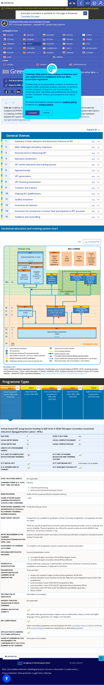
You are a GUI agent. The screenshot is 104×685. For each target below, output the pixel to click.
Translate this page (30, 16)
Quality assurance (19, 199)
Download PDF (93, 242)
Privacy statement (9, 673)
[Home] (7, 3)
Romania (50, 53)
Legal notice (38, 673)
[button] (6, 91)
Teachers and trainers (21, 187)
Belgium (30, 35)
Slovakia (69, 53)
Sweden (60, 57)
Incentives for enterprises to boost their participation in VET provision (45, 211)
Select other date (87, 72)
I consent (32, 112)
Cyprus (89, 35)
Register (101, 3)
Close (85, 13)
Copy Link (93, 142)
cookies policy (70, 102)
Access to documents (55, 669)
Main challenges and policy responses (28, 147)
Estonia (50, 39)
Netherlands (91, 48)
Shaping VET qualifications (23, 193)
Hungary (50, 44)
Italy (88, 44)
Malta (68, 48)
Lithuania (31, 48)
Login (94, 3)
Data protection (24, 673)
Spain (9, 57)
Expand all (92, 129)
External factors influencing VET (26, 152)
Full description (16, 80)
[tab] (10, 402)
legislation (79, 628)
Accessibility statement (17, 669)
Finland (69, 39)
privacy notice (46, 104)
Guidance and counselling (22, 216)
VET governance (18, 176)
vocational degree (37, 628)
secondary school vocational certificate (87, 625)
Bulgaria (50, 35)
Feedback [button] (101, 658)
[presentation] (10, 402)
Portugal (31, 53)
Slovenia (89, 53)
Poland (10, 53)
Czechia (10, 39)
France (89, 39)
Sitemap (47, 673)
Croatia (69, 35)
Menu (87, 3)
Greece (29, 44)
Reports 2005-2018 (17, 85)
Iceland (10, 65)
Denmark (30, 39)
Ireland (69, 44)
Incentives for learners (21, 205)
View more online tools (81, 3)
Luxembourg (52, 48)
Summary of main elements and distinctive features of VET (39, 141)
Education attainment (21, 158)
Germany (10, 44)
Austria (10, 35)
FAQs (4, 669)
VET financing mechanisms (23, 181)
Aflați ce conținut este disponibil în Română (81, 8)
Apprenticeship (17, 170)
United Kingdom (79, 65)
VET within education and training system (30, 164)
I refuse (46, 113)
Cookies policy (71, 669)
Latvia (9, 48)
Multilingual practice (36, 669)
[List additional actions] (75, 3)
